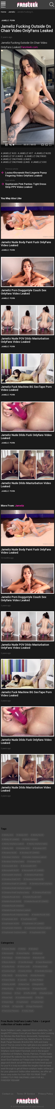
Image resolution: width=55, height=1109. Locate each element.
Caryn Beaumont (44, 962)
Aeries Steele (9, 949)
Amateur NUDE (10, 853)
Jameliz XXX (39, 162)
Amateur (34, 949)
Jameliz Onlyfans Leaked (16, 159)
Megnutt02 (38, 984)
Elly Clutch (8, 975)
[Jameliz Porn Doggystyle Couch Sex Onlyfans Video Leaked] (27, 272)
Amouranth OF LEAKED (33, 870)
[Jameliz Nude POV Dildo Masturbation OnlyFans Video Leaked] (27, 320)
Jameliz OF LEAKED (12, 156)
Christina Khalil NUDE (34, 879)
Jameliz (5, 250)
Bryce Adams (9, 962)
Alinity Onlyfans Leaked (14, 844)
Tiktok (6, 1006)
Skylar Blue (8, 1002)
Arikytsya (38, 953)
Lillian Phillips (37, 980)
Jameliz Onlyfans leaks (16, 162)
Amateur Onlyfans (11, 857)
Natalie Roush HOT (33, 897)
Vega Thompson (35, 1006)
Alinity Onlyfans (30, 839)
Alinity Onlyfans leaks (38, 844)
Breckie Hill (39, 958)
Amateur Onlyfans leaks (14, 861)
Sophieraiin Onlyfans (12, 928)
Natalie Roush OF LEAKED (37, 901)
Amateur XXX (34, 861)
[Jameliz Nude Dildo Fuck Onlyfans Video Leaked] (27, 417)
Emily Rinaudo (38, 975)
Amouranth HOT (29, 866)
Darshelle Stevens (44, 971)
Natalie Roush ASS (12, 897)
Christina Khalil (41, 966)
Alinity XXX (8, 848)
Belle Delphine (23, 958)
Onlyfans (7, 993)
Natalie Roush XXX (41, 915)
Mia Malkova (23, 989)
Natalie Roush (40, 989)
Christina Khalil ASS (34, 875)
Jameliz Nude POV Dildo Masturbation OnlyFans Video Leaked (25, 340)
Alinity (22, 949)
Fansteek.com (29, 47)
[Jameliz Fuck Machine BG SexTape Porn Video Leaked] (27, 368)
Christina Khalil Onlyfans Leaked (17, 888)
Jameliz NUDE (43, 153)
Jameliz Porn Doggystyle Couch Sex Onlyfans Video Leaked (23, 292)
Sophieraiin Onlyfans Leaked (39, 928)
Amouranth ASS (10, 866)
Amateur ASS (23, 848)
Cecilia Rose (9, 966)
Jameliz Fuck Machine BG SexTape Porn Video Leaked (26, 388)
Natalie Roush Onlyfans (13, 906)
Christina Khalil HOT (12, 879)
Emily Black (22, 975)
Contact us (7, 1093)
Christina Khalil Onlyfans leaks (16, 892)
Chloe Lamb (25, 966)
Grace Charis (9, 980)
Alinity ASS (8, 835)
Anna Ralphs (23, 953)
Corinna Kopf (9, 971)
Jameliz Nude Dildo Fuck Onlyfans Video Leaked (26, 436)
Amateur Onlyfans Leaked (35, 857)
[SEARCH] (51, 4)
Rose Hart (8, 997)
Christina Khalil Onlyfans (42, 884)
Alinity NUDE (38, 835)
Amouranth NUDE (11, 870)
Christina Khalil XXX (42, 892)
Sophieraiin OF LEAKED (34, 923)
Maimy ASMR (9, 984)
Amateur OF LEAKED (30, 853)
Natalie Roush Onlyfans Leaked (17, 910)
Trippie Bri (18, 1006)
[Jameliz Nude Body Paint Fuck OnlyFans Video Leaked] (27, 221)
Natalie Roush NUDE (12, 901)
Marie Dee (24, 984)
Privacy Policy (45, 1093)
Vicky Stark (28, 1011)
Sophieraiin (23, 1002)
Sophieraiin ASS (10, 919)
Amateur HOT (40, 848)
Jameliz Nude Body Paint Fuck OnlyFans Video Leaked (26, 243)
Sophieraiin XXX (38, 932)
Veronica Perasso (11, 1011)
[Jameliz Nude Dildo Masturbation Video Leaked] (27, 465)
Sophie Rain (38, 1002)
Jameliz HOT (26, 153)
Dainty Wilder (25, 971)
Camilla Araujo (26, 962)
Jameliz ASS (9, 153)
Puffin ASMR (31, 993)
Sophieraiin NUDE (11, 923)
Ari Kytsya (8, 958)
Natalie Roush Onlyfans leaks (16, 915)
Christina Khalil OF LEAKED (15, 884)
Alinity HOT (23, 835)
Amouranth (8, 953)
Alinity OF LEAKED (11, 839)
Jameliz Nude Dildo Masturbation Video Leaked (26, 484)
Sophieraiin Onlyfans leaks (15, 932)
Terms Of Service (26, 1093)
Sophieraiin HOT (29, 919)
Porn (12, 250)
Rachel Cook (46, 993)
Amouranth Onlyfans (12, 875)
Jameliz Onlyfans (36, 156)
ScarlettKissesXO (24, 997)
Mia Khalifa (8, 989)
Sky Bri (40, 997)
